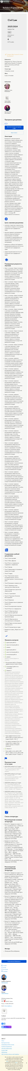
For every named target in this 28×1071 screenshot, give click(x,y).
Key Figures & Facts (5, 1042)
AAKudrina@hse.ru (8, 1006)
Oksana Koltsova (4, 993)
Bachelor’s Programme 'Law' (13, 8)
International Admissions (14, 961)
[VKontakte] (2, 1024)
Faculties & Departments (6, 1046)
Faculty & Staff (4, 1050)
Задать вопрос (14, 132)
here (7, 1061)
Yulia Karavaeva (4, 982)
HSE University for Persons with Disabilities (10, 1054)
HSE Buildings (4, 1052)
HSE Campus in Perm (8, 1)
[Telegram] (4, 1024)
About (3, 1038)
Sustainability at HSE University (7, 1044)
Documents (5, 969)
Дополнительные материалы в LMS (14, 127)
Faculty (4, 967)
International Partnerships (6, 1048)
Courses (4, 965)
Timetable (5, 971)
